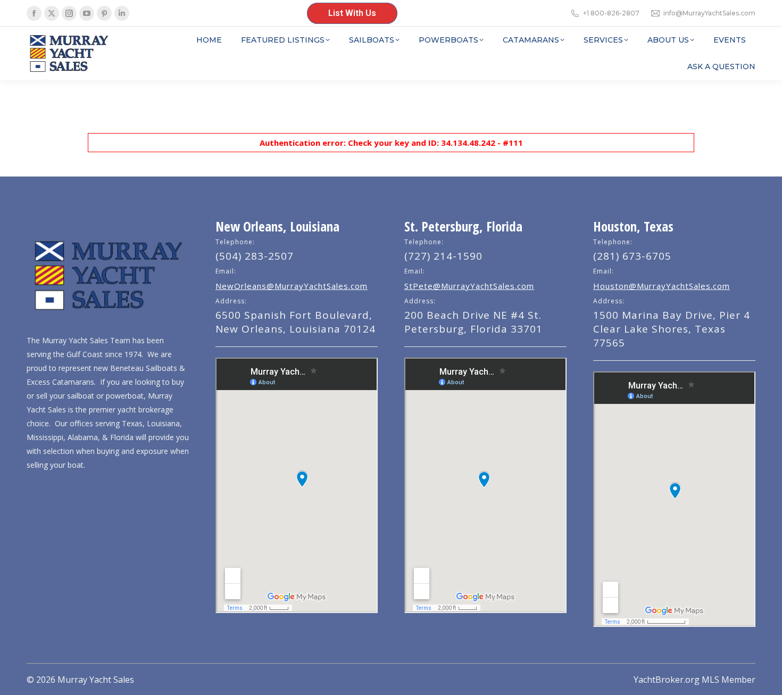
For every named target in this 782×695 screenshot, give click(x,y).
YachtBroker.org (667, 679)
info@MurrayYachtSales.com (709, 13)
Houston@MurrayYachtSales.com (661, 285)
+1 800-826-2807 (611, 13)
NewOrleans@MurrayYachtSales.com (291, 285)
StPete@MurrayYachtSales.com (469, 285)
